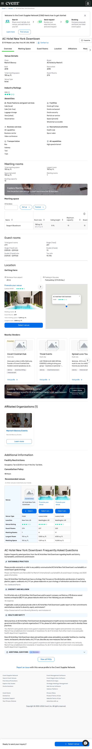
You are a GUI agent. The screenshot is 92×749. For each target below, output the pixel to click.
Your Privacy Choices (9, 701)
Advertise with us (52, 701)
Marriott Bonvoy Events (17, 431)
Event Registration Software (56, 678)
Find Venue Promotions (10, 681)
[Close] (85, 15)
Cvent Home (7, 693)
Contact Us (6, 696)
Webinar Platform (52, 689)
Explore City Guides (9, 683)
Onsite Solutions (8, 686)
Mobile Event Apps (52, 681)
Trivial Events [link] (46, 354)
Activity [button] (10, 370)
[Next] (90, 49)
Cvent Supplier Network (10, 675)
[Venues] (88, 3)
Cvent (4, 8)
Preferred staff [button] (12, 372)
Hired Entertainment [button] (53, 370)
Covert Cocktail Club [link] (16, 354)
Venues (10, 8)
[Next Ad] (40, 286)
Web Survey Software (54, 686)
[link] (19, 345)
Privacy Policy (51, 693)
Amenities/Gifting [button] (20, 370)
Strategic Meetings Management (57, 683)
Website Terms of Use (54, 698)
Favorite (87, 40)
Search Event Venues (9, 678)
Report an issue (23, 667)
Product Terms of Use (54, 696)
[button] (15, 206)
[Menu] (2, 3)
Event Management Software (56, 675)
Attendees (8, 204)
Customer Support (9, 698)
